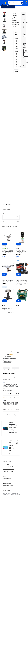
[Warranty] (17, 217)
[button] (16, 34)
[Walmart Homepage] (5, 3)
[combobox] (15, 3)
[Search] (22, 3)
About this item (6, 205)
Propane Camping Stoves (8, 485)
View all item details (20, 66)
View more (10, 312)
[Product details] (18, 209)
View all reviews (7, 361)
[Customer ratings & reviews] (18, 352)
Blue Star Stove (6, 464)
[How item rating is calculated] (15, 358)
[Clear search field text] (19, 3)
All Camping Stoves (7, 483)
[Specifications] (18, 213)
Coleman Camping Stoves (8, 471)
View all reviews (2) (11, 414)
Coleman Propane (6, 490)
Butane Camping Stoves (7, 487)
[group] (17, 28)
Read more (5, 388)
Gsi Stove (4, 476)
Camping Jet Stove (6, 473)
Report (17, 393)
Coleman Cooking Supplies (8, 466)
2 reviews (9, 356)
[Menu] (2, 3)
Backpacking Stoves (7, 478)
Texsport (14, 13)
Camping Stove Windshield (8, 469)
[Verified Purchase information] (14, 377)
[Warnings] (18, 222)
